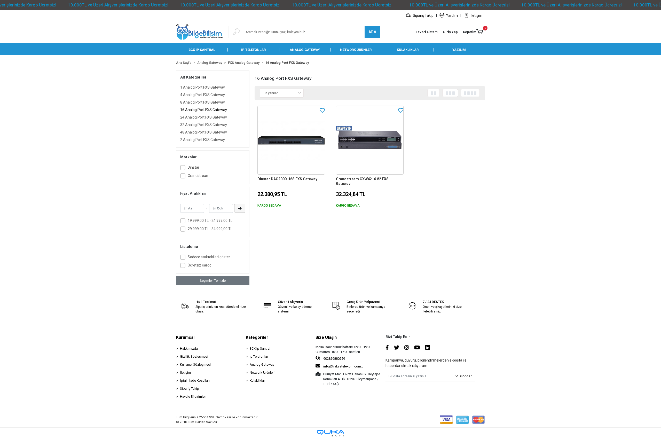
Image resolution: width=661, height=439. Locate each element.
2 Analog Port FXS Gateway (202, 140)
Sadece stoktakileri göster (209, 257)
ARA (372, 31)
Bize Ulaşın (326, 337)
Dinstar (193, 167)
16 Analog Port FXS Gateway (203, 110)
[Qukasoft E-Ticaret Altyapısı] (330, 433)
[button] (450, 32)
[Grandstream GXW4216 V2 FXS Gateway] (369, 140)
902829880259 (333, 358)
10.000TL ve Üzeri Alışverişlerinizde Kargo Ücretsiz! (118, 4)
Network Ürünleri (262, 372)
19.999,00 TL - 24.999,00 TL (210, 220)
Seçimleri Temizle (213, 281)
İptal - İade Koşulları (195, 380)
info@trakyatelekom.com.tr (343, 366)
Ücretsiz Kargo (199, 265)
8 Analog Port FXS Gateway (202, 102)
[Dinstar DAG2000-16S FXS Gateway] (291, 140)
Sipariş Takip (423, 15)
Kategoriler (257, 337)
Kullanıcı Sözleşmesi (195, 364)
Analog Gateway (262, 364)
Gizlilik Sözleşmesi (194, 356)
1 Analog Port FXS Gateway (202, 87)
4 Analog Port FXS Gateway (202, 95)
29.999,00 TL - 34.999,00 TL (210, 229)
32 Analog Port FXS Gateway (203, 125)
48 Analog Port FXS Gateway (203, 132)
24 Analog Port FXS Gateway (203, 117)
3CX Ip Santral (260, 348)
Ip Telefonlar (259, 356)
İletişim (476, 15)
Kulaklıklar (257, 380)
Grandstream (198, 176)
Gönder (466, 376)
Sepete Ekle (294, 214)
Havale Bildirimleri (193, 396)
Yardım (452, 15)
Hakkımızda (189, 348)
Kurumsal (185, 337)
